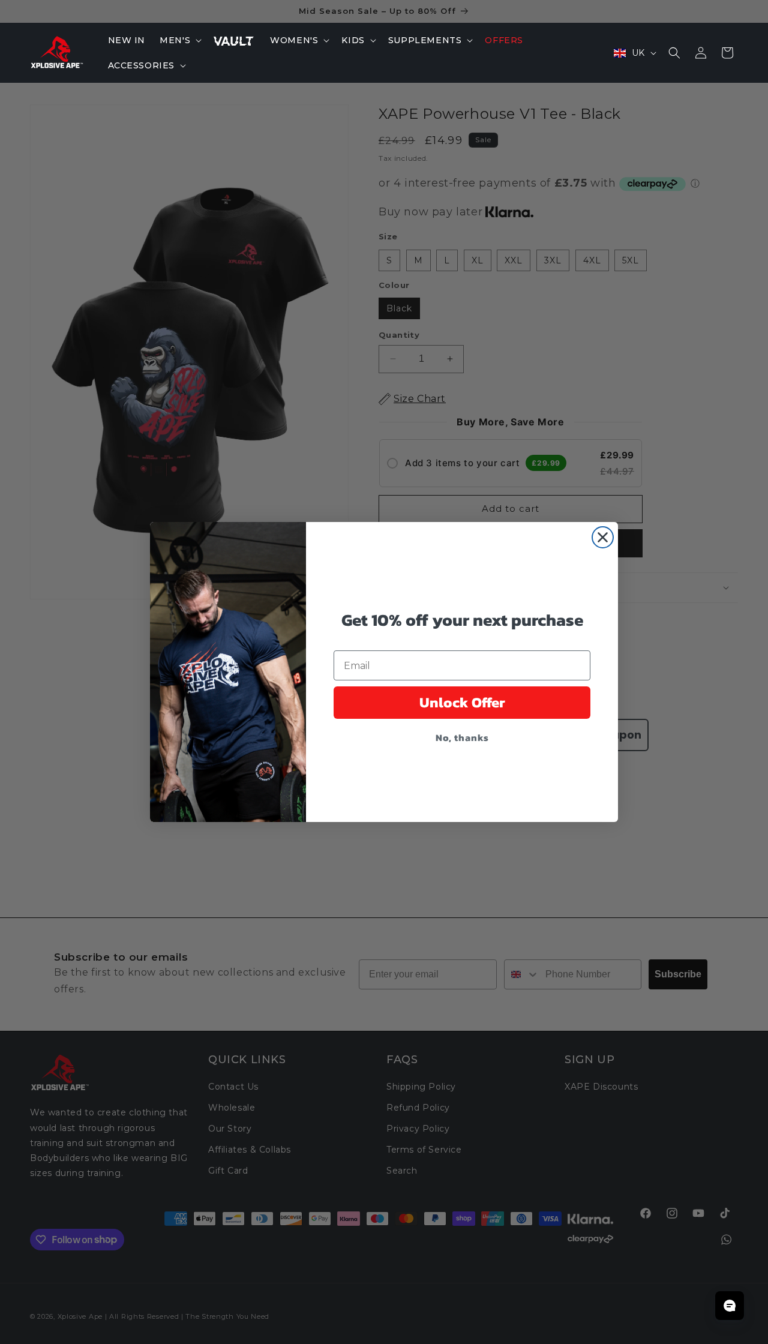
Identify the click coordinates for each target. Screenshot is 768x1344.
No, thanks (462, 737)
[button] (179, 40)
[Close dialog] (602, 537)
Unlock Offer (462, 702)
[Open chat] (729, 1305)
